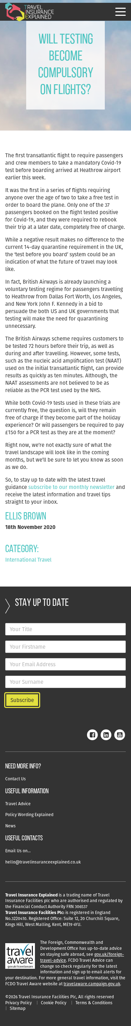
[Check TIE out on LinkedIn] (106, 734)
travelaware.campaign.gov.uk (92, 984)
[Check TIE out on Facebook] (92, 734)
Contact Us (15, 779)
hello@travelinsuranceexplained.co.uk (43, 862)
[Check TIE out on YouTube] (119, 734)
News (10, 826)
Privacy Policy (18, 1003)
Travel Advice (18, 804)
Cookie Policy (53, 1003)
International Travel (28, 559)
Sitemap (18, 1008)
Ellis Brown (25, 516)
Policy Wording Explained (29, 815)
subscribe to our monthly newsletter (71, 487)
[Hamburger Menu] (120, 12)
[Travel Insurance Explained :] (29, 12)
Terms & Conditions (93, 1003)
